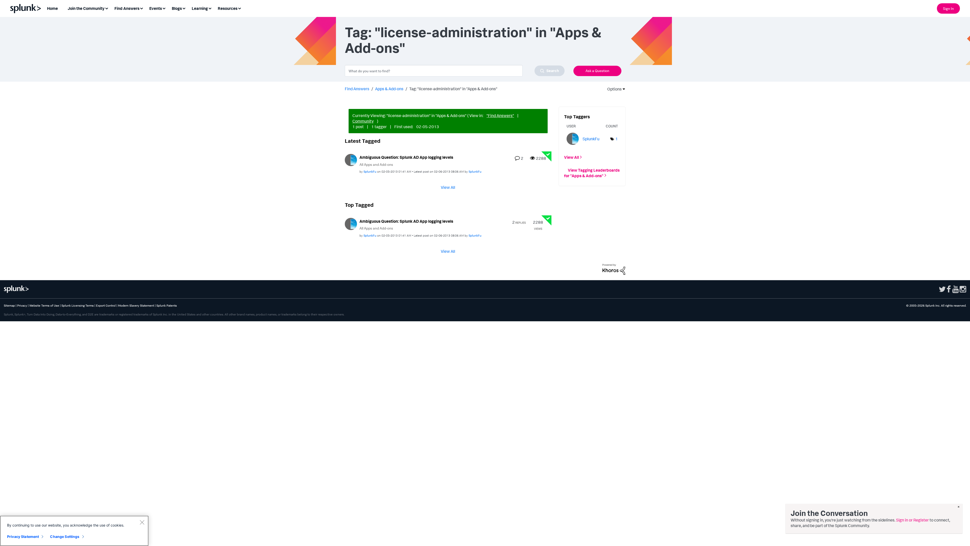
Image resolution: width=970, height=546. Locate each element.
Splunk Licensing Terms (77, 305)
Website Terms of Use (44, 305)
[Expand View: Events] (163, 8)
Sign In (948, 8)
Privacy (22, 305)
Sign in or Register (912, 519)
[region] (74, 531)
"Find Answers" (500, 115)
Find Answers (357, 88)
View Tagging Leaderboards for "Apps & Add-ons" (592, 172)
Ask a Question (597, 71)
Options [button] (612, 89)
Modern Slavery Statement (136, 305)
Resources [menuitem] (227, 8)
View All (448, 187)
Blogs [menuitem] (177, 8)
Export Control (106, 305)
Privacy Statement (23, 536)
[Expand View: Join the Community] (106, 8)
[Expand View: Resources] (239, 8)
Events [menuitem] (155, 8)
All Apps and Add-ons (376, 164)
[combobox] (455, 71)
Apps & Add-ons (389, 88)
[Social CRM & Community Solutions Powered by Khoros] (613, 268)
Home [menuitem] (52, 8)
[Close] (141, 522)
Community (363, 121)
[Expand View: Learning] (209, 8)
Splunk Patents (166, 305)
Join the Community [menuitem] (86, 8)
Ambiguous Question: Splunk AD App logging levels (406, 157)
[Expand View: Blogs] (183, 8)
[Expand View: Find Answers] (141, 8)
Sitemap (9, 305)
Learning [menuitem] (200, 8)
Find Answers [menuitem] (126, 8)
